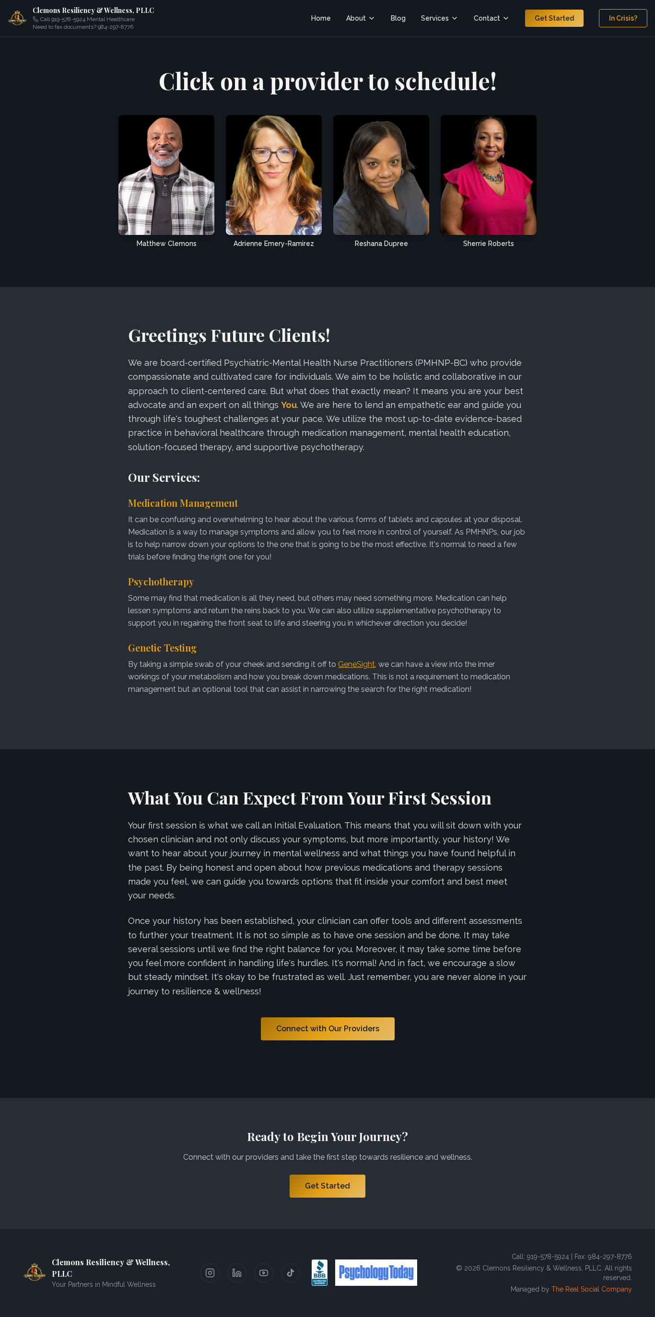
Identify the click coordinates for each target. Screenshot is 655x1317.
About (356, 18)
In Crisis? (623, 18)
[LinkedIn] (236, 1272)
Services (435, 18)
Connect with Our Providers (327, 1028)
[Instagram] (210, 1272)
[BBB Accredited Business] (319, 1272)
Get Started (554, 18)
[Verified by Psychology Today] (376, 1272)
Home (321, 18)
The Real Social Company (591, 1289)
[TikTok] (290, 1272)
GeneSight (356, 664)
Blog (398, 18)
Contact (487, 18)
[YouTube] (263, 1272)
